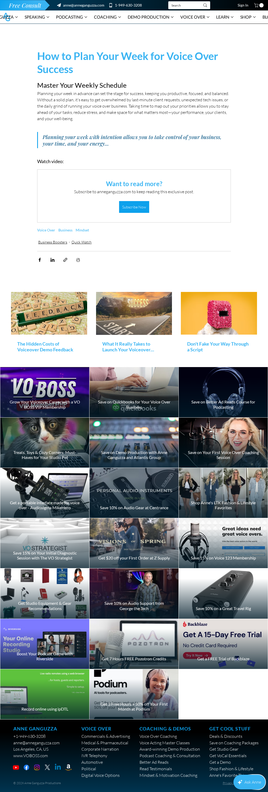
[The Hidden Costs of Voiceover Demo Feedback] (49, 313)
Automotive (92, 762)
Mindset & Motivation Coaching (168, 775)
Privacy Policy (232, 783)
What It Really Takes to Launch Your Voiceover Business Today (126, 346)
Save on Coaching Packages (234, 742)
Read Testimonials (155, 768)
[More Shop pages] (254, 17)
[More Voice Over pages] (208, 17)
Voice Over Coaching (158, 736)
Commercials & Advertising (105, 736)
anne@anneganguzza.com (83, 5)
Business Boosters (52, 242)
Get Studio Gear (223, 749)
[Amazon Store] (68, 767)
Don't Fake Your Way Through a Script (218, 346)
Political (88, 768)
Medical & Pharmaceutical (104, 742)
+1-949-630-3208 (29, 736)
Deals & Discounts (225, 736)
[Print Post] (78, 259)
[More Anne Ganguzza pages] (16, 17)
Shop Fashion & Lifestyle (231, 768)
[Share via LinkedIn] (52, 259)
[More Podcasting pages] (86, 17)
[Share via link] (65, 259)
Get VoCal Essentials (228, 755)
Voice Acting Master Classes (164, 742)
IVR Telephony (94, 755)
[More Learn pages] (232, 17)
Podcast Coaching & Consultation (169, 755)
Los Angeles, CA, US (30, 749)
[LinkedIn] (58, 767)
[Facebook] (26, 767)
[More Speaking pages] (48, 17)
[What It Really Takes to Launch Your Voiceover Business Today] (134, 313)
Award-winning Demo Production (169, 749)
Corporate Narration (100, 749)
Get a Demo (220, 762)
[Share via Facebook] (39, 259)
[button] (259, 5)
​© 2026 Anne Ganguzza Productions (37, 783)
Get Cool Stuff (229, 729)
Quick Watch (81, 242)
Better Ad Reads (154, 762)
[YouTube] (16, 767)
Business (65, 230)
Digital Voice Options (100, 775)
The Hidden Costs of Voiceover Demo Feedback (45, 346)
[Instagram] (37, 767)
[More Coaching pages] (119, 17)
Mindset (82, 230)
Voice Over (46, 230)
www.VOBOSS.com (30, 755)
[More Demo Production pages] (172, 17)
